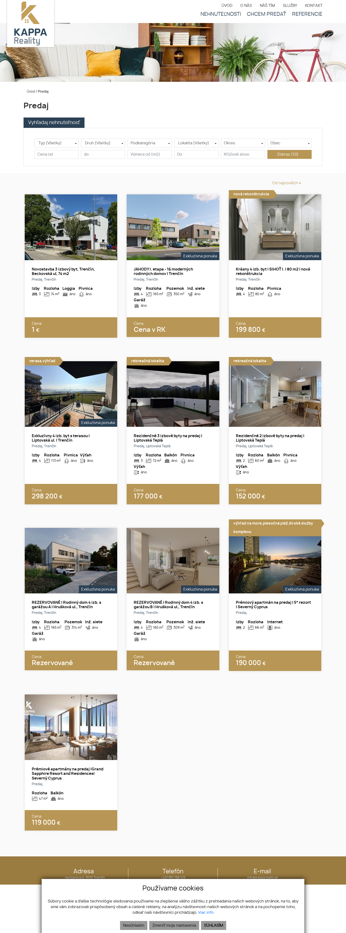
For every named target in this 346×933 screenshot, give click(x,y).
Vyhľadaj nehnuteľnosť (54, 122)
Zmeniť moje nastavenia (174, 925)
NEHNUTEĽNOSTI (221, 14)
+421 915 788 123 (173, 877)
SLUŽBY (290, 6)
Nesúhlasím (133, 925)
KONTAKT (313, 6)
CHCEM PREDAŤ (266, 14)
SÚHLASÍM (213, 925)
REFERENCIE (307, 14)
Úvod (30, 91)
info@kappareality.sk (262, 877)
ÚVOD (226, 6)
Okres (229, 143)
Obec (275, 143)
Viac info (206, 912)
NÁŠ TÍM (267, 6)
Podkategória (143, 143)
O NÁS (246, 6)
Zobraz (287, 154)
